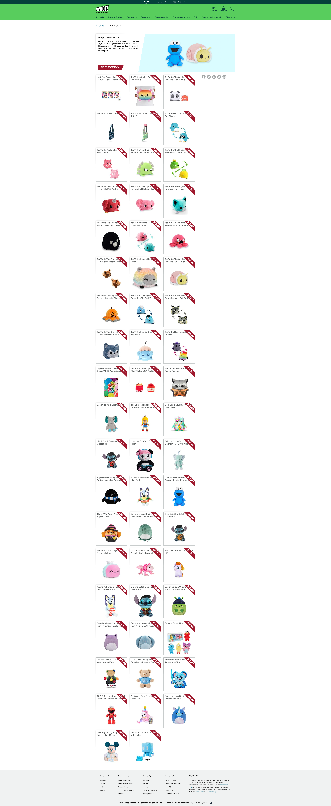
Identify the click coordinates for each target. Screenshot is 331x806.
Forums (214, 11)
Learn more (182, 2)
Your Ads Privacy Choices (200, 803)
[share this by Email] (224, 77)
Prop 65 (168, 787)
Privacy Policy (170, 790)
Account (223, 11)
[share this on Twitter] (209, 77)
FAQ (101, 787)
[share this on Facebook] (204, 77)
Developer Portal (148, 794)
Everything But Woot (149, 790)
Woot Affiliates (171, 780)
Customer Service (124, 780)
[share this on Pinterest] (214, 77)
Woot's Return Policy (125, 783)
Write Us (121, 794)
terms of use (200, 792)
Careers (102, 783)
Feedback (103, 790)
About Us (103, 780)
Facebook (145, 780)
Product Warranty (124, 787)
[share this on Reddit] (219, 77)
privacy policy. (211, 792)
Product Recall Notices (126, 790)
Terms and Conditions (173, 783)
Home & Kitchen (101, 26)
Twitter (145, 783)
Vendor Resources (172, 794)
